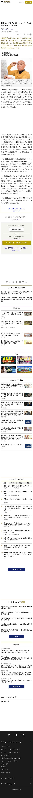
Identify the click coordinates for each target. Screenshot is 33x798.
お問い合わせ (4, 770)
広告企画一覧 (5, 701)
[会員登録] (28, 2)
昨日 (12, 483)
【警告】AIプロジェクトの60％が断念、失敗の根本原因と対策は (16, 619)
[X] (9, 735)
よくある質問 (4, 764)
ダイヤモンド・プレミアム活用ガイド (11, 752)
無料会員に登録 (16, 229)
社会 (2, 30)
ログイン (21, 2)
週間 (20, 483)
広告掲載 (3, 767)
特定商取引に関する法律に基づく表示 (11, 758)
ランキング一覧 (16, 570)
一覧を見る (16, 637)
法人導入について (5, 773)
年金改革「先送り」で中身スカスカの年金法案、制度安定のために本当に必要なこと (16, 293)
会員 (28, 483)
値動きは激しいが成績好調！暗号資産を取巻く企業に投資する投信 (16, 607)
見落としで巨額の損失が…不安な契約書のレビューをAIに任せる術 (16, 613)
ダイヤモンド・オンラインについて (11, 742)
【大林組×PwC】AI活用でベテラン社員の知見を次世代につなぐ (16, 625)
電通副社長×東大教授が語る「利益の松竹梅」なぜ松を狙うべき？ (16, 631)
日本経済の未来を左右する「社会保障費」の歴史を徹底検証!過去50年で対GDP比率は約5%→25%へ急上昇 (16, 299)
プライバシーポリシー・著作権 (9, 761)
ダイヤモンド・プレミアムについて (10, 749)
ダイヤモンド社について (8, 784)
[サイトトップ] (7, 2)
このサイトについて (6, 746)
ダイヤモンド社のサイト (8, 778)
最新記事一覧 (16, 687)
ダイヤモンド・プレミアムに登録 (16, 243)
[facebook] (16, 735)
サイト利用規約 (5, 755)
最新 (4, 483)
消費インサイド (9, 30)
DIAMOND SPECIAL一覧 (8, 697)
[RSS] (24, 735)
